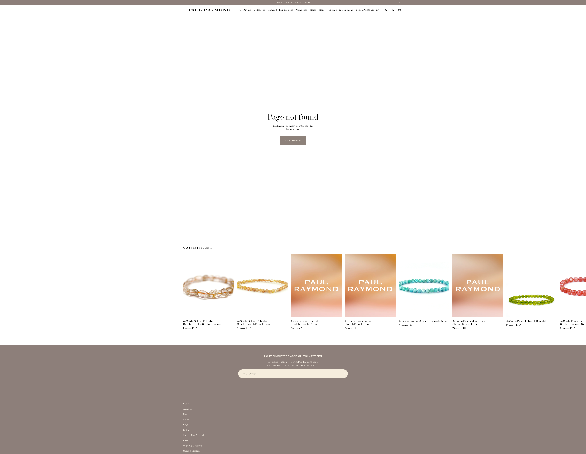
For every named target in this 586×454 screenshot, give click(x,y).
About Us (187, 409)
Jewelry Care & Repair (193, 435)
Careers (186, 414)
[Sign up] (344, 374)
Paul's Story (189, 403)
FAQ (185, 424)
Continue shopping (293, 140)
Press (185, 440)
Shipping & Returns (192, 445)
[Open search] (386, 10)
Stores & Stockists (191, 450)
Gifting (186, 430)
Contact (187, 419)
